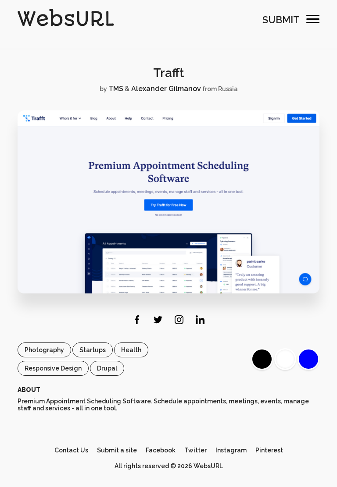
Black (262, 359)
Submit (281, 20)
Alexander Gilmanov (166, 89)
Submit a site (117, 450)
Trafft (168, 73)
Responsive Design (53, 368)
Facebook (161, 450)
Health (131, 349)
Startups (92, 349)
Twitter (195, 450)
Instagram (231, 450)
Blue (308, 359)
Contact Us (71, 450)
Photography (44, 349)
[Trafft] (168, 291)
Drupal (107, 368)
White (285, 359)
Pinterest (269, 450)
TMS (115, 89)
